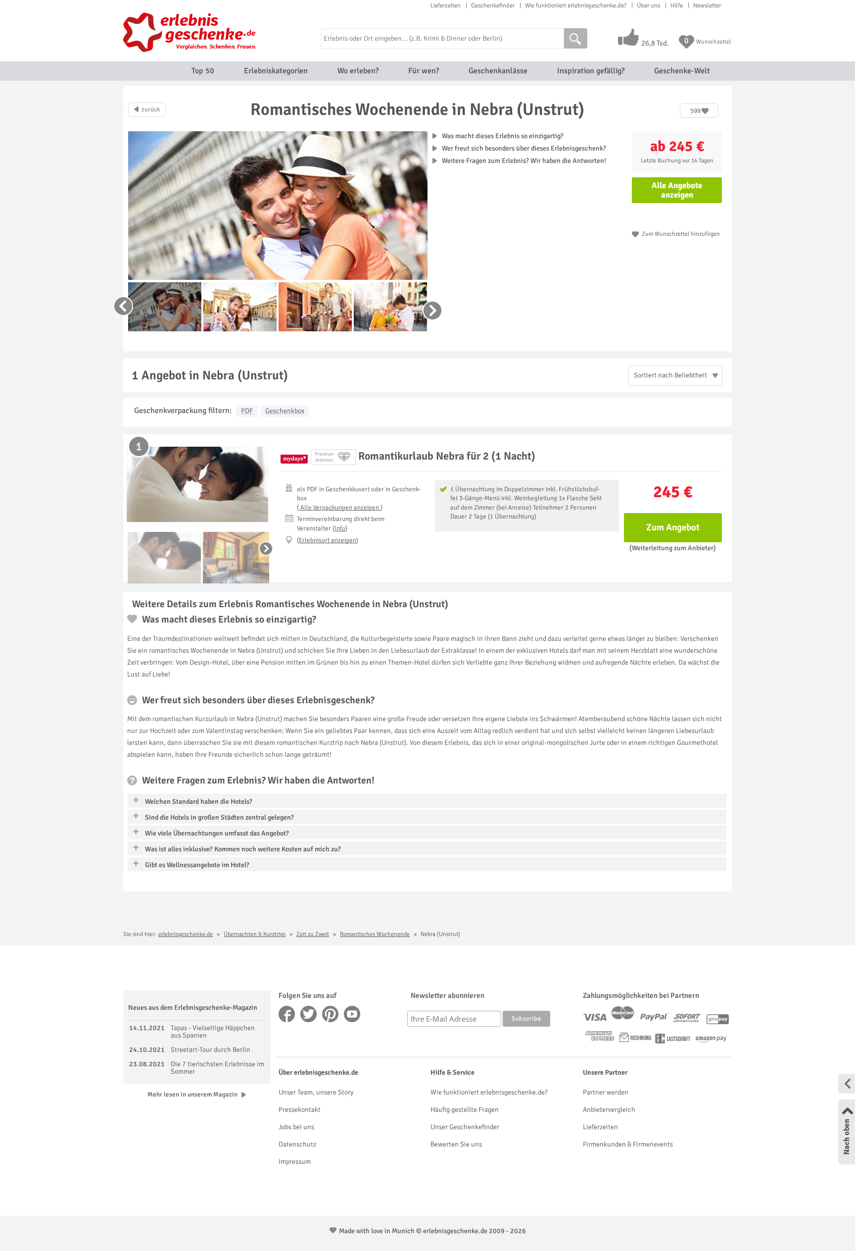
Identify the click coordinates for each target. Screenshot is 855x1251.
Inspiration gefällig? (590, 71)
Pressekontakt (300, 1109)
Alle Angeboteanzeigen (677, 190)
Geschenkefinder (493, 5)
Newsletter (707, 5)
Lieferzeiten (445, 5)
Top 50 (202, 71)
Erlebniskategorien (276, 71)
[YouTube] (352, 1014)
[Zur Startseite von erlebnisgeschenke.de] (191, 32)
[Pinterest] (330, 1014)
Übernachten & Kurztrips (254, 934)
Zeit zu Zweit (312, 934)
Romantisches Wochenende (375, 934)
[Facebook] (287, 1014)
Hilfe (676, 5)
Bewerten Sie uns (456, 1144)
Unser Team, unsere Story (316, 1092)
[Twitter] (308, 1014)
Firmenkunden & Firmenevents (628, 1144)
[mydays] (294, 457)
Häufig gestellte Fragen (464, 1109)
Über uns (648, 5)
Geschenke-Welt (682, 71)
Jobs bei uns (296, 1127)
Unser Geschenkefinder (464, 1127)
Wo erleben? (358, 71)
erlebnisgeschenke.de (185, 934)
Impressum (295, 1161)
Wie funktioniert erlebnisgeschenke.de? (575, 5)
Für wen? (423, 71)
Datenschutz (297, 1144)
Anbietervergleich (609, 1109)
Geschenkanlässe (498, 71)
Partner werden (605, 1092)
